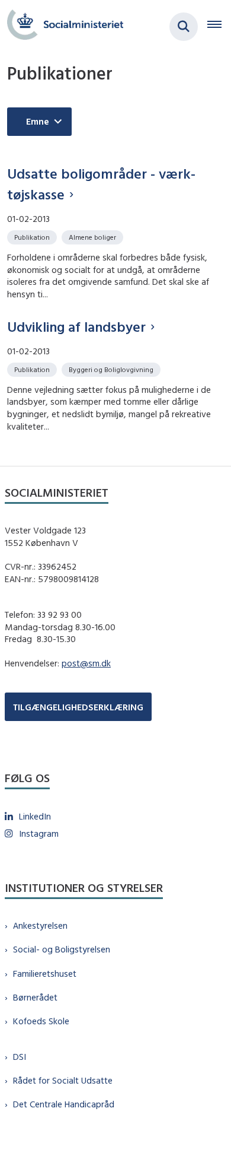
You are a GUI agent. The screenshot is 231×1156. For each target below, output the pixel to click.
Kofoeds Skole (41, 1021)
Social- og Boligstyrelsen (61, 949)
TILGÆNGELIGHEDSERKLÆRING (78, 707)
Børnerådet (35, 997)
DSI (19, 1056)
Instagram (39, 833)
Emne (37, 121)
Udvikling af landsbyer (76, 326)
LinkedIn (35, 816)
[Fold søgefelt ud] (183, 26)
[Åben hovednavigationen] (219, 27)
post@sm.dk (86, 663)
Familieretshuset (44, 973)
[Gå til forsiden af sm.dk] (61, 26)
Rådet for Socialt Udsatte (63, 1080)
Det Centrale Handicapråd (63, 1104)
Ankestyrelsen (40, 925)
